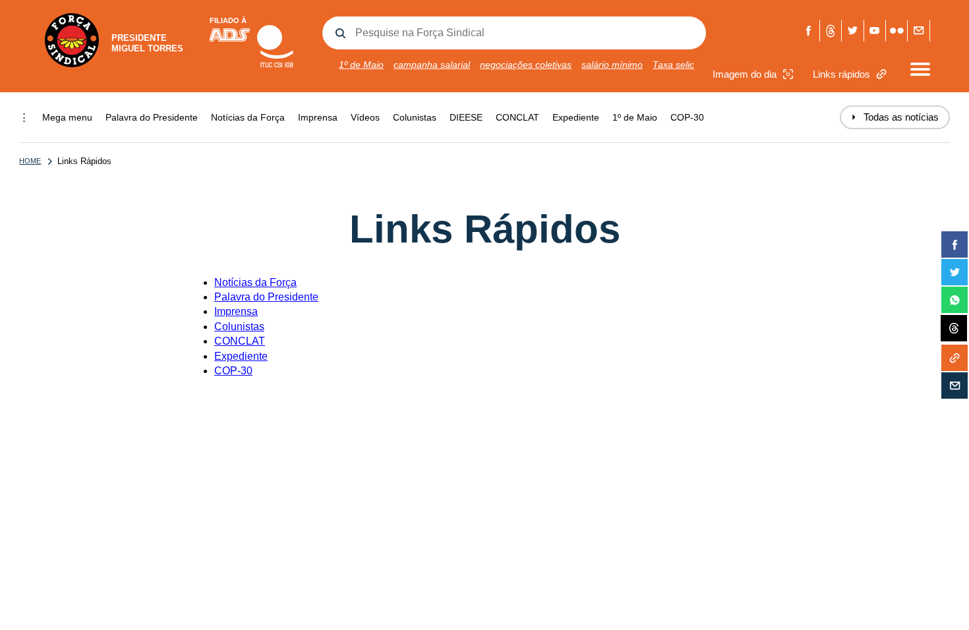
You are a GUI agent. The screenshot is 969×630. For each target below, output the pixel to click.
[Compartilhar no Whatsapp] (954, 300)
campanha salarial (432, 64)
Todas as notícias (895, 117)
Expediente (575, 117)
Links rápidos (841, 74)
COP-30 (687, 117)
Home (30, 161)
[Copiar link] (954, 358)
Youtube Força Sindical (875, 31)
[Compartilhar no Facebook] (954, 244)
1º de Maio (361, 64)
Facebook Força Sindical (809, 31)
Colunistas (414, 117)
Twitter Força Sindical (853, 31)
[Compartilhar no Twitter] (954, 272)
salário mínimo (612, 64)
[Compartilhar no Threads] (954, 329)
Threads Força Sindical (831, 31)
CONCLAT (517, 117)
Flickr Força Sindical (897, 31)
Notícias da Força (248, 117)
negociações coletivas (526, 64)
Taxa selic (673, 64)
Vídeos (365, 117)
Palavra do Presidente (151, 117)
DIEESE (466, 117)
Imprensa (318, 117)
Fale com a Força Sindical (918, 31)
